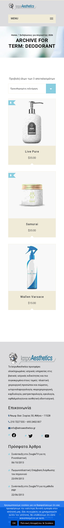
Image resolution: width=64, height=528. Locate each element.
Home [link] (14, 35)
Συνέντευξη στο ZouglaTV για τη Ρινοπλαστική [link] (28, 456)
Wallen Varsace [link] (32, 296)
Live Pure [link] (32, 151)
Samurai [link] (32, 224)
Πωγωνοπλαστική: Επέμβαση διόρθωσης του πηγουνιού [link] (33, 472)
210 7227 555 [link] (18, 422)
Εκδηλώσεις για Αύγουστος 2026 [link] (36, 35)
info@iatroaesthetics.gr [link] (23, 428)
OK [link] (14, 523)
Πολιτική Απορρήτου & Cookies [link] (37, 523)
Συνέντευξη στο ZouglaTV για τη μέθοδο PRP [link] (32, 488)
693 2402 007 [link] (34, 422)
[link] (22, 6)
